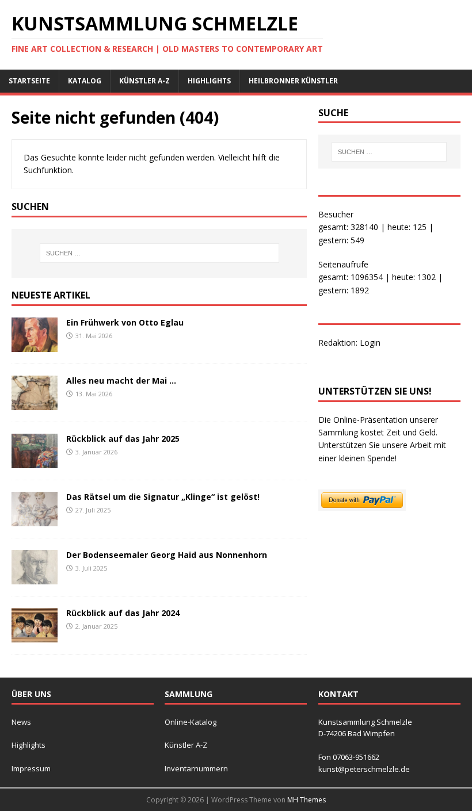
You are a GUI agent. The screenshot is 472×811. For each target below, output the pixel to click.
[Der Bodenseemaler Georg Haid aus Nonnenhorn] (35, 577)
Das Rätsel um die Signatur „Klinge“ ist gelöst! (163, 496)
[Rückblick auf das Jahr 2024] (35, 635)
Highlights (209, 81)
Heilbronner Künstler (293, 81)
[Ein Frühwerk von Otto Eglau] (35, 344)
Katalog (84, 81)
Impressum (31, 768)
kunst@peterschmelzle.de (364, 769)
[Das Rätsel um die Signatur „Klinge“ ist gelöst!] (35, 519)
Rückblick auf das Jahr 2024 (123, 612)
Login (370, 342)
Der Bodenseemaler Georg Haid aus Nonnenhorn (166, 554)
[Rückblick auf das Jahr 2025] (35, 461)
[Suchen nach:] (159, 253)
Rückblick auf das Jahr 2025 (123, 438)
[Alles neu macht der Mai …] (35, 403)
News (21, 722)
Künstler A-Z (144, 81)
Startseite (29, 81)
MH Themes (306, 800)
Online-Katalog (190, 722)
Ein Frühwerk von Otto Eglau (125, 322)
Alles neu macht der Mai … (121, 380)
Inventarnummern (196, 768)
